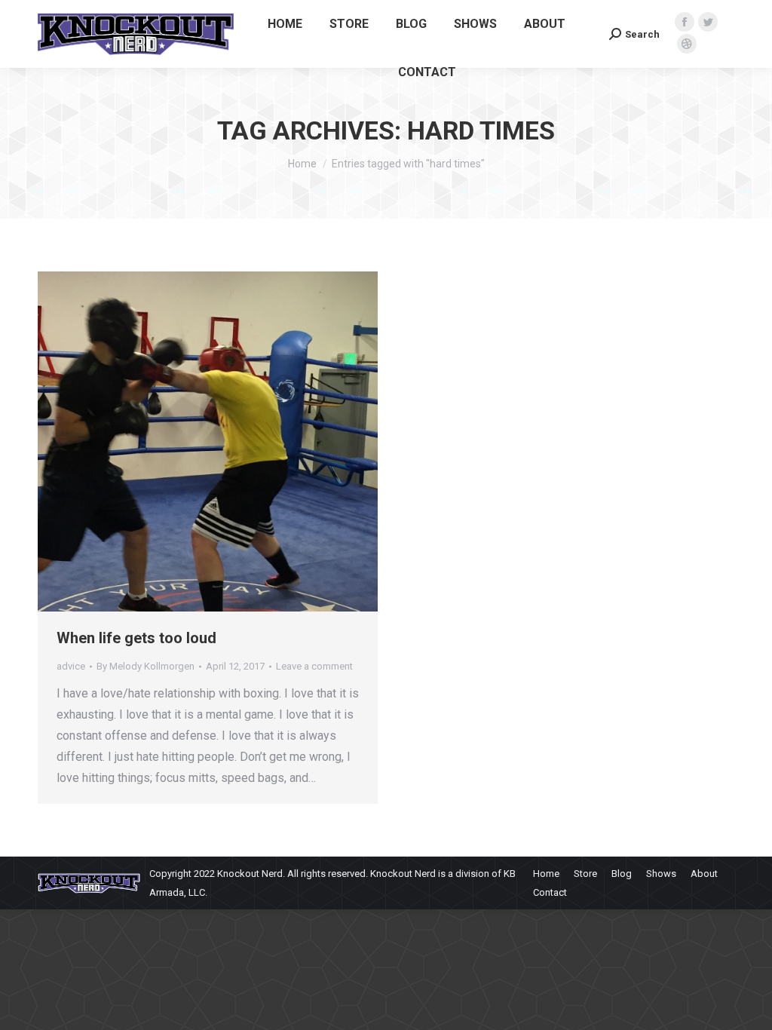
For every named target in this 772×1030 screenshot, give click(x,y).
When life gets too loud (136, 638)
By (145, 666)
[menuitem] (285, 24)
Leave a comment (314, 666)
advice (71, 666)
